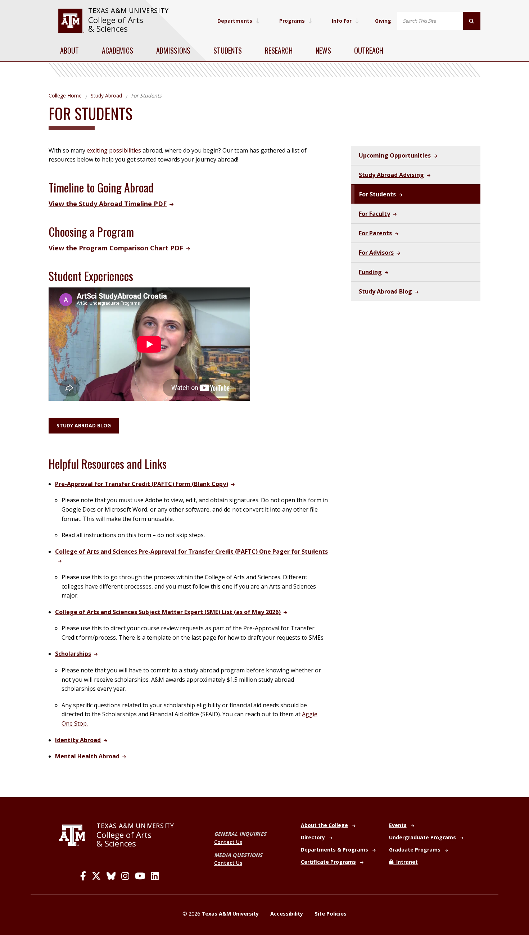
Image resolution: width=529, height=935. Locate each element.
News (323, 50)
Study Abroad (106, 95)
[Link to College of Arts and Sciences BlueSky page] (111, 876)
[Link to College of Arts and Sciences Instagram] (125, 876)
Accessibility (286, 913)
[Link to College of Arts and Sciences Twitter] (96, 876)
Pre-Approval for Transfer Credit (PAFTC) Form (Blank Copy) (141, 484)
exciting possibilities (114, 150)
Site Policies (331, 913)
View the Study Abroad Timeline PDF (108, 203)
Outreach (368, 50)
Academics (117, 50)
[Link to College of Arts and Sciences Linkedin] (155, 876)
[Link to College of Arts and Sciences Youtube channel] (140, 876)
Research (279, 50)
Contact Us (228, 842)
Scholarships (73, 654)
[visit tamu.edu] (71, 21)
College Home (65, 95)
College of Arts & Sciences (115, 24)
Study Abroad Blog (83, 425)
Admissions (173, 50)
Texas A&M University (128, 10)
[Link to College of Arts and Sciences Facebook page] (83, 876)
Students (227, 50)
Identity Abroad (78, 740)
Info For (342, 20)
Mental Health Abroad (87, 756)
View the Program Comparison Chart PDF (116, 248)
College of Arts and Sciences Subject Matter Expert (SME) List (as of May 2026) (168, 612)
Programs (292, 20)
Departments (234, 20)
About (69, 50)
